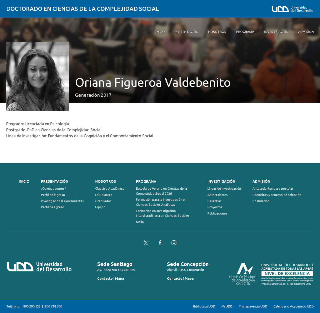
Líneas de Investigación (224, 188)
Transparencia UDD (253, 306)
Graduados (103, 201)
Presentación (54, 181)
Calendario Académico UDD (294, 306)
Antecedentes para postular (272, 188)
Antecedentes (218, 194)
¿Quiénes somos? (53, 188)
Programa (146, 181)
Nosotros (105, 181)
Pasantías (215, 201)
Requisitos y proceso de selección (276, 194)
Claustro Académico (109, 188)
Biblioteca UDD (204, 306)
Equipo (100, 207)
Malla (140, 222)
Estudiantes (103, 194)
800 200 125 (31, 306)
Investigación (221, 181)
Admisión (261, 181)
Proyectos (215, 207)
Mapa (119, 278)
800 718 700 (53, 306)
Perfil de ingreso (53, 194)
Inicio (24, 181)
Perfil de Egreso (52, 207)
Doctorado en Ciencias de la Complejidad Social (82, 9)
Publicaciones (217, 213)
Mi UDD (227, 306)
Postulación (261, 201)
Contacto (105, 278)
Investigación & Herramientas (62, 201)
